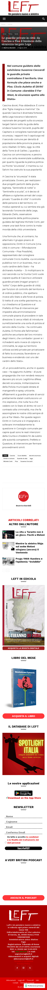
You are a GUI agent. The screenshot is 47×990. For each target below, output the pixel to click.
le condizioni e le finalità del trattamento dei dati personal (23, 840)
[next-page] (7, 570)
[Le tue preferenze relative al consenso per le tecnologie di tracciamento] (34, 985)
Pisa (16, 461)
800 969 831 (21, 951)
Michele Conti (7, 461)
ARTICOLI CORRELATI (23, 519)
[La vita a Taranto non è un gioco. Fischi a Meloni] (8, 534)
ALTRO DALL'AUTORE (23, 524)
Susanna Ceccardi (26, 461)
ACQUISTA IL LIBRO (23, 716)
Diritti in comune (8, 458)
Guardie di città (22, 458)
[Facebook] (6, 57)
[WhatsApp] (22, 57)
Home (3, 24)
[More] (30, 57)
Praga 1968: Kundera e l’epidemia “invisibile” (29, 560)
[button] (4, 19)
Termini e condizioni (23, 961)
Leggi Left (21, 980)
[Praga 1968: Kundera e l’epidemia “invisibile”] (8, 561)
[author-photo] (23, 502)
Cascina (12, 455)
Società (16, 34)
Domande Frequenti (27, 983)
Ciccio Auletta (22, 455)
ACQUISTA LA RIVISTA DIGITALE (23, 648)
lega (31, 458)
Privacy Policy (23, 963)
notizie (10, 24)
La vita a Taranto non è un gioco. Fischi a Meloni (30, 533)
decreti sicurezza (35, 455)
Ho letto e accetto (23, 840)
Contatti (15, 983)
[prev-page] (3, 570)
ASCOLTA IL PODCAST (23, 897)
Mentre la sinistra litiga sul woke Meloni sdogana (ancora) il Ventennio (29, 548)
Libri (37, 980)
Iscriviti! (23, 848)
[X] (14, 57)
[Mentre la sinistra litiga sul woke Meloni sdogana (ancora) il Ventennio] (8, 546)
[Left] (23, 8)
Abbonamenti (11, 980)
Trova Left (30, 980)
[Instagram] (23, 968)
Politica (10, 34)
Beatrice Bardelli (10, 48)
